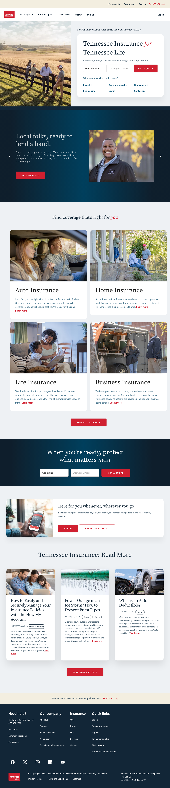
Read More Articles (85, 672)
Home (73, 726)
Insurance (64, 14)
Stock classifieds (47, 732)
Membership (114, 4)
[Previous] (6, 156)
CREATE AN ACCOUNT (97, 528)
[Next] (163, 156)
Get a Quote (26, 14)
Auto (72, 719)
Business (74, 738)
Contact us (13, 742)
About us (44, 719)
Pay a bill (96, 732)
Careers (43, 726)
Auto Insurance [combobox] (92, 68)
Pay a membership (100, 738)
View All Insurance (89, 422)
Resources (129, 4)
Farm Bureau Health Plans (104, 751)
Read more (97, 641)
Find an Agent (46, 14)
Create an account (100, 726)
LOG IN (68, 528)
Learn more (21, 310)
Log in (161, 14)
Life (72, 732)
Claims (78, 14)
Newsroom (45, 738)
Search (142, 4)
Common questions (17, 735)
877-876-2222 (14, 723)
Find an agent (98, 745)
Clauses (73, 745)
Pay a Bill (90, 14)
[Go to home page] (9, 17)
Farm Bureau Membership (52, 745)
